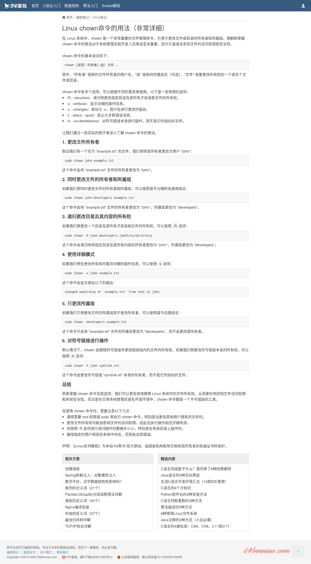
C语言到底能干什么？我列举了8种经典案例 (196, 468)
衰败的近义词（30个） (83, 500)
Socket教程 (111, 5)
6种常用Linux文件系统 (179, 513)
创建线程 (72, 468)
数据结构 (71, 5)
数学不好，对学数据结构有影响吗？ (94, 481)
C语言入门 (51, 5)
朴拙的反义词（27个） (83, 513)
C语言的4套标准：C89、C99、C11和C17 (195, 526)
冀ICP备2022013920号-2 (96, 557)
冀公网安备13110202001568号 (162, 557)
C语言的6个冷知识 (176, 487)
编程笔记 (82, 17)
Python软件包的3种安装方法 (184, 494)
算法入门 (90, 5)
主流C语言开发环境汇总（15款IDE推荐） (194, 481)
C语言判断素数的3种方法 (181, 500)
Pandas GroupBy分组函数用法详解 (93, 494)
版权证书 (29, 552)
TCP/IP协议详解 (78, 526)
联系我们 (63, 552)
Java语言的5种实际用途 (180, 475)
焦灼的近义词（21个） (83, 487)
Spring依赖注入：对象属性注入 (90, 475)
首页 (35, 5)
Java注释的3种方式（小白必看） (187, 519)
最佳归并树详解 (78, 519)
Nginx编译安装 (77, 507)
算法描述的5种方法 (176, 507)
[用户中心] (303, 5)
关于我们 (46, 552)
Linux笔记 (100, 17)
